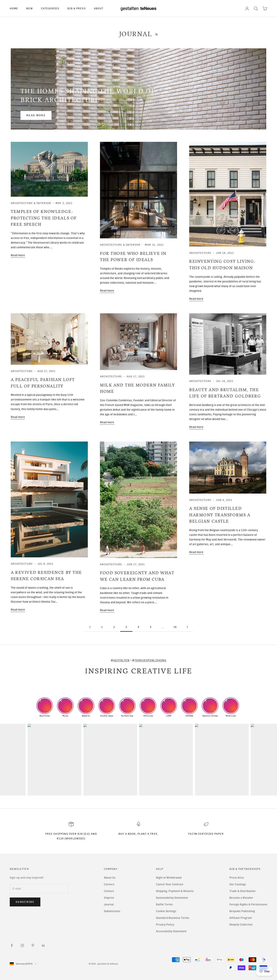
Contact (109, 891)
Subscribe (25, 901)
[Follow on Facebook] (12, 945)
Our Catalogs (237, 884)
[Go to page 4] (187, 627)
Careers (109, 884)
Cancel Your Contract (169, 884)
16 (175, 626)
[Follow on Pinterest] (33, 945)
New (29, 8)
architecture (200, 252)
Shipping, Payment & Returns (175, 891)
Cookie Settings (166, 911)
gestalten (121, 660)
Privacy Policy (165, 924)
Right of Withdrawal (169, 877)
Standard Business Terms (172, 918)
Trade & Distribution (242, 891)
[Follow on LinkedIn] (43, 945)
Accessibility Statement (171, 931)
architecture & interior (31, 203)
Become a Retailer (241, 898)
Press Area (236, 877)
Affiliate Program (240, 918)
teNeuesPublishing (150, 660)
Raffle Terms (164, 904)
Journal (109, 904)
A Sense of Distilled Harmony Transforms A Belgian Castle (219, 515)
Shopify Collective (241, 924)
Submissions (112, 911)
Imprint (109, 898)
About (98, 8)
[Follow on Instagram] (22, 945)
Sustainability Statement (172, 898)
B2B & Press (76, 8)
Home (14, 8)
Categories (50, 8)
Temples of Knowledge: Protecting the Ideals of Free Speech (44, 218)
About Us (109, 877)
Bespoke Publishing (242, 911)
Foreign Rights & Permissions (248, 904)
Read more (36, 115)
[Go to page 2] (90, 627)
